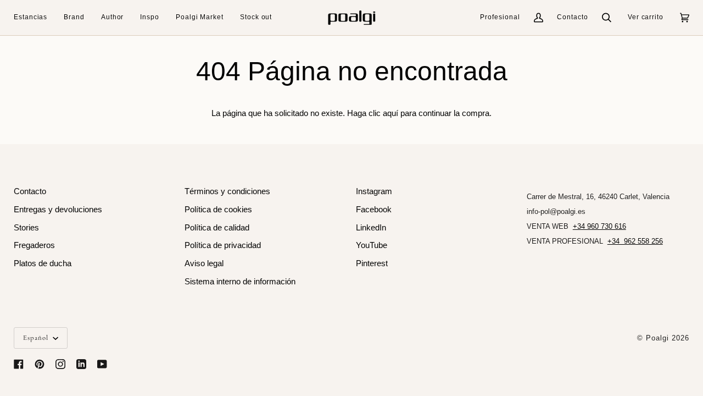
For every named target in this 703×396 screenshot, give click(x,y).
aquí (390, 113)
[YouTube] (102, 364)
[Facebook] (19, 364)
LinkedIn (371, 227)
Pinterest (372, 263)
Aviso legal (204, 263)
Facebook (374, 209)
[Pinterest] (39, 364)
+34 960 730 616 (599, 226)
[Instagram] (60, 364)
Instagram (374, 191)
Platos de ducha (42, 263)
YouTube (371, 245)
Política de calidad (217, 227)
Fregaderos (34, 245)
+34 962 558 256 (635, 241)
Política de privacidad (223, 245)
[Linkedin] (81, 364)
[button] (34, 17)
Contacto (572, 17)
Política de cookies (218, 209)
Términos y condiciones (227, 191)
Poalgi (657, 338)
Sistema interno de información (240, 281)
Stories (26, 227)
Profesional (500, 17)
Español (37, 337)
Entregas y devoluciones (58, 209)
